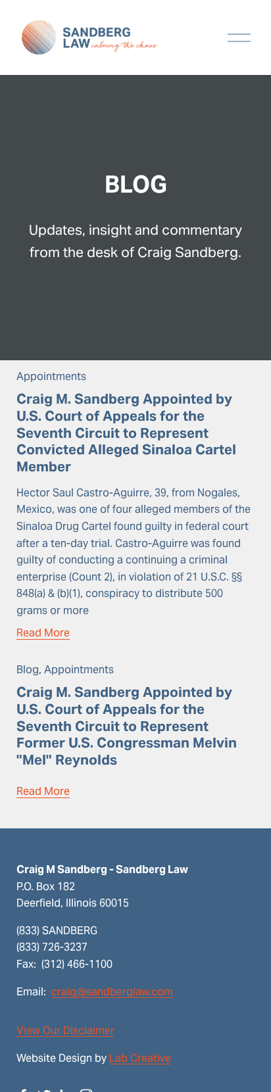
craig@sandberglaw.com (112, 992)
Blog (27, 670)
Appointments (51, 376)
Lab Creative (140, 1058)
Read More (43, 633)
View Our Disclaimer (65, 1030)
